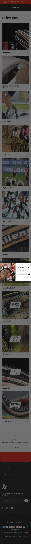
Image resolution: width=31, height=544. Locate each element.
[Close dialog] (30, 264)
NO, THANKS (23, 276)
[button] (29, 274)
